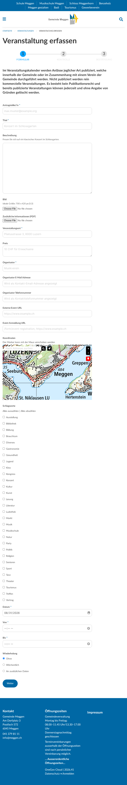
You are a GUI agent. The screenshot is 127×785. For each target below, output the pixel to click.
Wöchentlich (12, 665)
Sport (9, 569)
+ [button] (88, 348)
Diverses (10, 443)
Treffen (9, 594)
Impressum (95, 712)
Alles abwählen (28, 411)
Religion (10, 556)
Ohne (9, 659)
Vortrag (10, 600)
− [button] (88, 353)
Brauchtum (12, 436)
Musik (9, 524)
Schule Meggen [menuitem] (26, 3)
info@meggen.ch (12, 738)
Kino (8, 468)
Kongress (10, 474)
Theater (10, 581)
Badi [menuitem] (58, 7)
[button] (49, 348)
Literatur (10, 506)
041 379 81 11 (11, 734)
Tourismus (11, 587)
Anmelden (68, 773)
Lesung (9, 499)
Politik (9, 550)
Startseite (7, 31)
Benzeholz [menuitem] (106, 3)
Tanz (8, 575)
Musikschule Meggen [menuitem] (53, 3)
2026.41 (69, 769)
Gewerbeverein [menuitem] (92, 7)
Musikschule (12, 531)
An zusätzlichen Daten (17, 671)
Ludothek (11, 512)
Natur (9, 537)
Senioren (10, 562)
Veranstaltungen (25, 31)
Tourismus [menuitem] (71, 7)
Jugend (9, 461)
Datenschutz (52, 773)
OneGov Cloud (53, 769)
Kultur (9, 487)
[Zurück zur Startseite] (63, 19)
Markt (9, 518)
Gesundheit (12, 455)
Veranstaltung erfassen (50, 31)
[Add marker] (88, 359)
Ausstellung (12, 417)
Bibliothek (11, 424)
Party (8, 543)
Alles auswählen (11, 411)
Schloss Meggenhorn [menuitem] (82, 3)
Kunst (9, 493)
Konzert (10, 480)
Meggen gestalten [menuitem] (39, 7)
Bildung (10, 430)
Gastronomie (12, 449)
